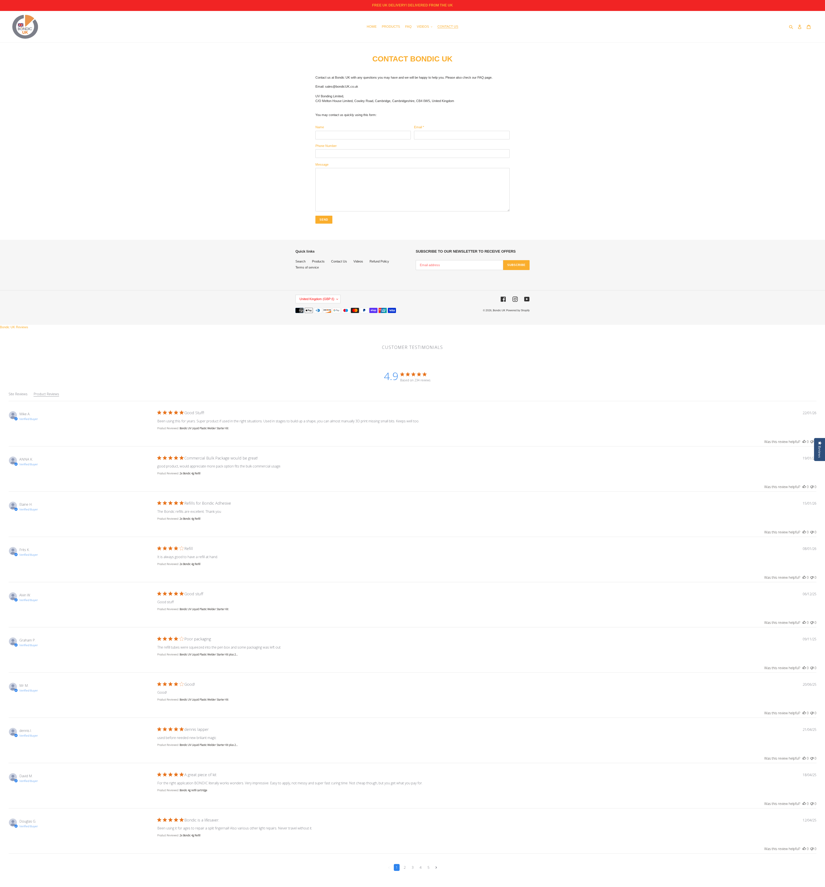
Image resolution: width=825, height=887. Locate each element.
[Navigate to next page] (436, 867)
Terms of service (307, 267)
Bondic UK (499, 310)
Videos (358, 261)
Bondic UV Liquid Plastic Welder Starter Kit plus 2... (209, 654)
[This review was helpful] (804, 441)
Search (300, 261)
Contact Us (339, 261)
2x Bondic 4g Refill (190, 473)
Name (319, 127)
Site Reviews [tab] (18, 394)
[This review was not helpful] (811, 441)
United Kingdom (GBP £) (316, 299)
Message (321, 164)
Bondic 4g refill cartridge (193, 790)
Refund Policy (379, 261)
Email (419, 127)
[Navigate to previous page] (389, 867)
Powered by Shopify (518, 310)
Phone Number (326, 146)
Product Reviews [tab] (46, 394)
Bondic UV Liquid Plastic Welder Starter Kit (204, 428)
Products (318, 261)
